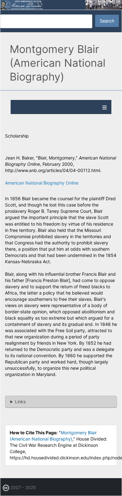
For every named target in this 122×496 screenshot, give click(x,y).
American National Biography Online (42, 182)
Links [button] (20, 401)
